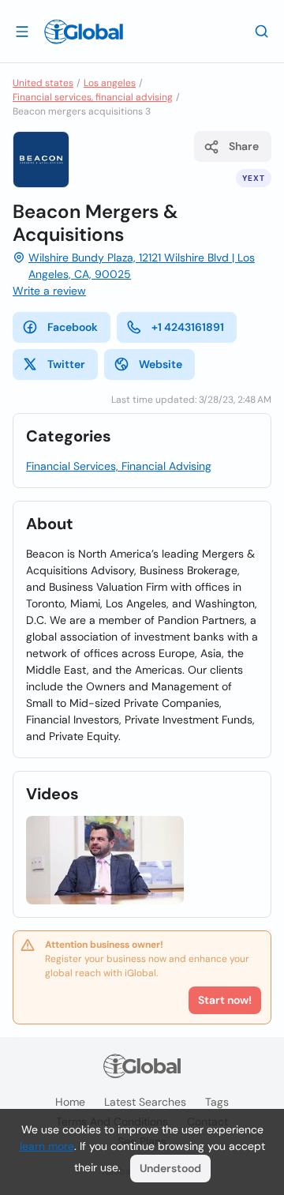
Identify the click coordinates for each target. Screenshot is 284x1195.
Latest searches (145, 1102)
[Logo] (83, 31)
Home (70, 1102)
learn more (47, 1146)
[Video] (105, 860)
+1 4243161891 (187, 327)
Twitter (66, 364)
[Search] (262, 31)
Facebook (72, 327)
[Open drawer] (22, 31)
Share (244, 146)
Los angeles (110, 83)
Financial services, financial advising (93, 97)
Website (160, 364)
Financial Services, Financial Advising (118, 466)
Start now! (225, 1000)
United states (43, 83)
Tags (217, 1102)
